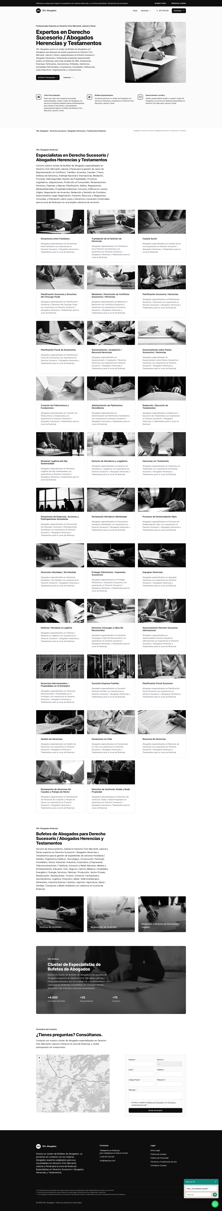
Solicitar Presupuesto (46, 77)
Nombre (132, 1060)
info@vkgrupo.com (107, 1160)
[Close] (215, 1182)
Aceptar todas (160, 3)
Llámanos (67, 77)
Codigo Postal (135, 1080)
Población (161, 1080)
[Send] (215, 1195)
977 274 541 (164, 11)
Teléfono (161, 1070)
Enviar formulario (155, 1110)
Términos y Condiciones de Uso (164, 1162)
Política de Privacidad (155, 1102)
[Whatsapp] (215, 1204)
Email (131, 1070)
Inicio (135, 11)
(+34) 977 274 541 (107, 1157)
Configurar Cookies (159, 1165)
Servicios (144, 11)
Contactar (178, 11)
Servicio (160, 1060)
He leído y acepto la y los (153, 1103)
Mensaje (133, 1090)
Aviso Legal (155, 1150)
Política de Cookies (158, 1154)
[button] (72, 1083)
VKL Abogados (49, 10)
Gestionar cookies (178, 3)
